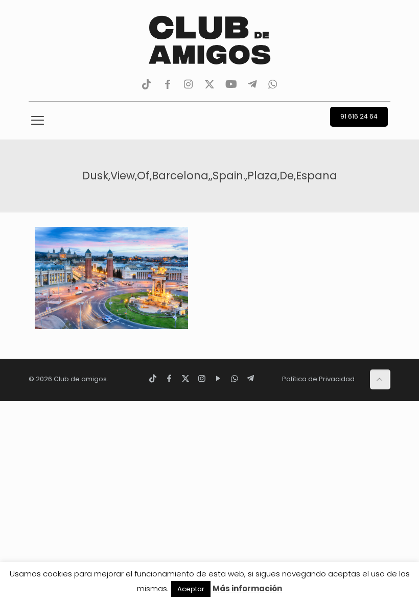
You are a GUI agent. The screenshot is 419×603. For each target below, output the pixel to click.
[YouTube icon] (218, 378)
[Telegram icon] (250, 378)
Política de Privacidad (318, 379)
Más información (247, 588)
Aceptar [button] (190, 589)
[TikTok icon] (153, 378)
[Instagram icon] (202, 378)
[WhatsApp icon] (234, 378)
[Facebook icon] (169, 378)
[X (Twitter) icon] (185, 378)
